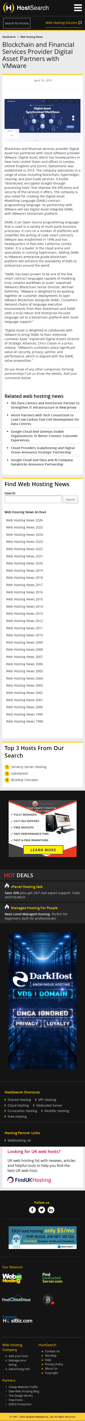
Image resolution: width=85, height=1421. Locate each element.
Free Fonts (16, 1400)
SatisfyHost (19, 773)
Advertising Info (19, 1369)
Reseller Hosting (56, 1111)
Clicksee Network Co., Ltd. (40, 1416)
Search (70, 499)
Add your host (18, 1356)
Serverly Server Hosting (28, 767)
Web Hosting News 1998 (24, 721)
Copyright (51, 1373)
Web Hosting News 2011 (24, 628)
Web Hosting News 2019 (24, 570)
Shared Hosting (19, 1099)
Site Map (51, 1356)
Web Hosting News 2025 (24, 527)
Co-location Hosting (22, 1111)
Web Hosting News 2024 (24, 534)
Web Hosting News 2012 (24, 621)
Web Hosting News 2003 (24, 685)
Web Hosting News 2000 (24, 707)
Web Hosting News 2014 (24, 606)
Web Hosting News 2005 (24, 671)
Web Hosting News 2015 (24, 599)
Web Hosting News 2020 (24, 563)
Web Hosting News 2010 (24, 635)
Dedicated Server (49, 1105)
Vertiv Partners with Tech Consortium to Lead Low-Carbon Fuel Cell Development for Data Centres (45, 419)
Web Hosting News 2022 (24, 549)
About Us (51, 1368)
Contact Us (52, 1351)
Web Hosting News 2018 (24, 577)
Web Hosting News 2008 (24, 649)
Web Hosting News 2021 (24, 556)
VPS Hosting (47, 1099)
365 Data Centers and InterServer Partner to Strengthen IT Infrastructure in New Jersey (45, 405)
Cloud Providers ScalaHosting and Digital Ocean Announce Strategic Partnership (43, 450)
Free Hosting (17, 1116)
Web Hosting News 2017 (24, 585)
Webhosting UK (19, 1140)
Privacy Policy (54, 1364)
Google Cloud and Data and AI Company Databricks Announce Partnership (42, 462)
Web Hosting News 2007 (24, 657)
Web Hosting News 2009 (24, 642)
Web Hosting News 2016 (24, 592)
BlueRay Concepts (24, 780)
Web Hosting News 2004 (24, 678)
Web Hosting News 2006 (24, 664)
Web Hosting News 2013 (24, 613)
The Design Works (21, 1396)
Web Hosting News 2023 (24, 541)
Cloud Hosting (18, 1105)
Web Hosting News (31, 37)
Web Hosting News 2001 (24, 700)
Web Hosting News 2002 (24, 692)
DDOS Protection (20, 1404)
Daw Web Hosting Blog (24, 1391)
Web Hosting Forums (61, 22)
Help (48, 1360)
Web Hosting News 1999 (24, 714)
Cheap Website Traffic (23, 1387)
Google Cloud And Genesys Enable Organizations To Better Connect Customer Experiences (44, 435)
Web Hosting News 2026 (24, 520)
